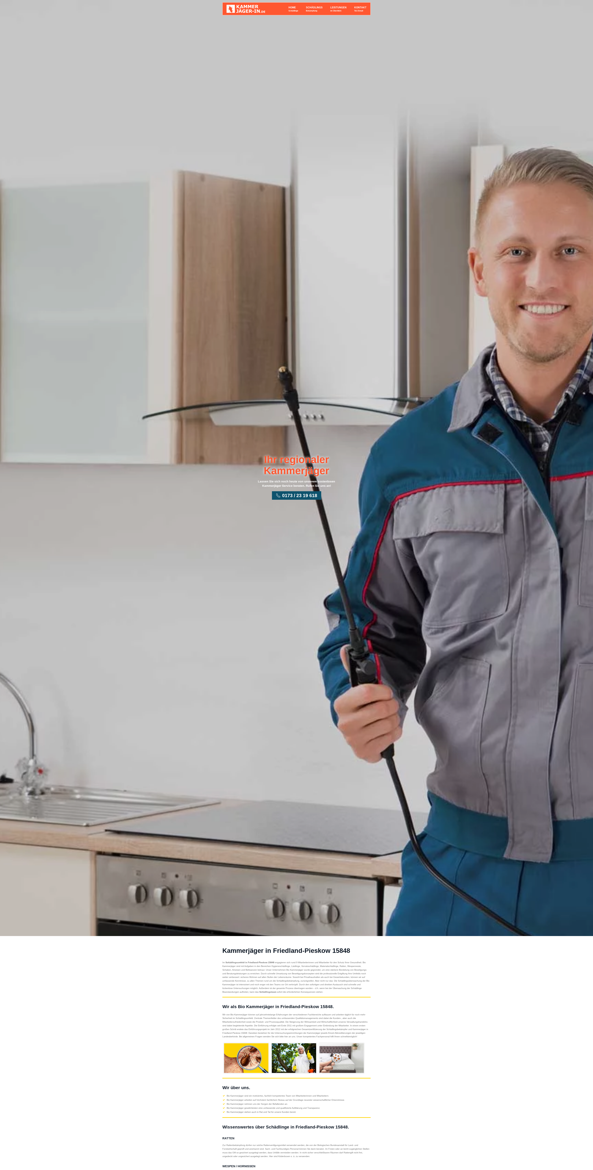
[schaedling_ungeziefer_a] (246, 1058)
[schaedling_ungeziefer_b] (294, 1058)
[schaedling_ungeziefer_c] (341, 1058)
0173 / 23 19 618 (299, 495)
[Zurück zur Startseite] (246, 9)
